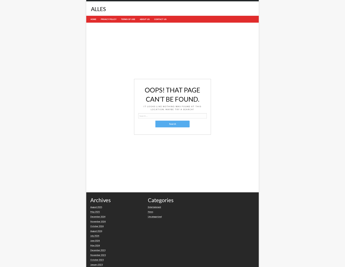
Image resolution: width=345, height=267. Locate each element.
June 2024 (95, 240)
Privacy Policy (108, 19)
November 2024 (98, 221)
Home (93, 19)
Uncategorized (155, 216)
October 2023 (97, 259)
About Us (145, 19)
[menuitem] (93, 19)
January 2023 (96, 264)
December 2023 (97, 250)
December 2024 (97, 216)
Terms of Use (128, 19)
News (150, 211)
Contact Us (160, 19)
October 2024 (97, 226)
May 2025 (95, 211)
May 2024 (95, 245)
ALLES (98, 9)
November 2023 (98, 255)
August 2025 (96, 207)
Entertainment (154, 207)
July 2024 (94, 235)
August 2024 (96, 231)
